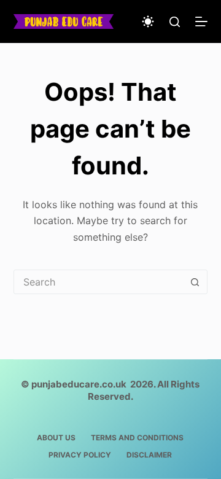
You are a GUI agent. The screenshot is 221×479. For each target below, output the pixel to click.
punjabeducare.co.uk (78, 384)
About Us (56, 437)
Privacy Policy (79, 454)
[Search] (174, 22)
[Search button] (194, 282)
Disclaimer (149, 454)
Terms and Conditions (137, 437)
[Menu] (201, 21)
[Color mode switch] (148, 21)
